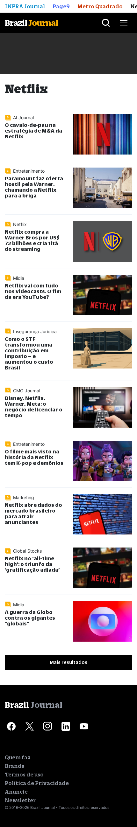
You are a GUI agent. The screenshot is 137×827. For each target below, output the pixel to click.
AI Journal (23, 117)
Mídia (18, 278)
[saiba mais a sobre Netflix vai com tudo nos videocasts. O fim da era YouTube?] (102, 295)
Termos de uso (24, 774)
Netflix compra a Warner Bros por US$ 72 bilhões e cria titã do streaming (32, 240)
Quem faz (17, 757)
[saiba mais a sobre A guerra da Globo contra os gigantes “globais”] (102, 621)
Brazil (31, 22)
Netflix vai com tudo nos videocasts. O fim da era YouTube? (33, 291)
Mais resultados (68, 662)
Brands (14, 766)
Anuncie (16, 792)
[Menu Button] (123, 23)
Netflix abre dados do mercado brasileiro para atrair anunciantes (33, 513)
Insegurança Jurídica (35, 331)
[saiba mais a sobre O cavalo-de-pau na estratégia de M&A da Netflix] (102, 134)
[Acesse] (11, 726)
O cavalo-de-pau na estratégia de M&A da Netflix (33, 130)
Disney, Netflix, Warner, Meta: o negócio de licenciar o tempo (33, 406)
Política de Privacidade (37, 783)
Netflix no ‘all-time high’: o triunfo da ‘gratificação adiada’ (32, 564)
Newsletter (20, 800)
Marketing (23, 497)
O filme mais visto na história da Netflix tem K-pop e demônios (34, 457)
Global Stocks (27, 551)
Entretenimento (29, 171)
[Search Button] (106, 23)
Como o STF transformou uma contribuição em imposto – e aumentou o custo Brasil (29, 353)
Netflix (20, 224)
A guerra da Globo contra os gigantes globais (30, 617)
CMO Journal (26, 390)
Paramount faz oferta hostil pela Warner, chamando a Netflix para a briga (34, 186)
